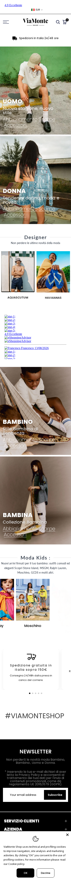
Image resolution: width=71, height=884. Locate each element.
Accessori (15, 125)
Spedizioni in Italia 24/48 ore (39, 38)
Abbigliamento (20, 119)
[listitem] (31, 669)
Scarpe (46, 119)
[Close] (67, 835)
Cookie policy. (16, 864)
